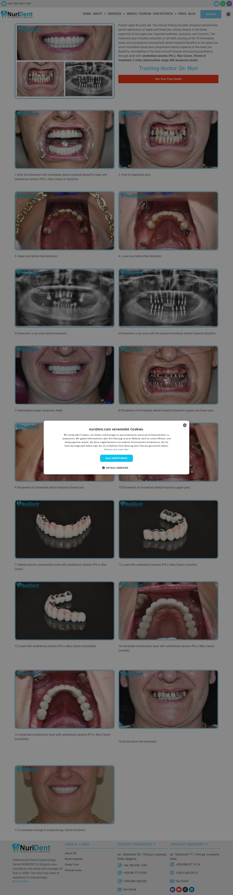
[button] (116, 467)
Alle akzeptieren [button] (116, 458)
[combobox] (185, 425)
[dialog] (116, 447)
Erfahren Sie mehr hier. (116, 449)
